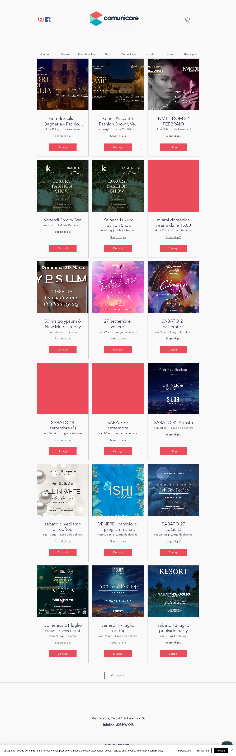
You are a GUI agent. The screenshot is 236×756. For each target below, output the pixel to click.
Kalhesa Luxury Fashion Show (118, 222)
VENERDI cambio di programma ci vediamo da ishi (118, 526)
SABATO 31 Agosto (173, 422)
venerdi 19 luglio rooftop (118, 628)
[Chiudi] (232, 750)
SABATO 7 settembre (118, 425)
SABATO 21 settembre (173, 323)
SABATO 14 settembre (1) (63, 425)
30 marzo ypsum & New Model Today (62, 323)
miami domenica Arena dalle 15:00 (173, 222)
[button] (187, 19)
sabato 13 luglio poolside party (173, 628)
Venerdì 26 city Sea (63, 220)
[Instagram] (41, 19)
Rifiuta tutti (203, 750)
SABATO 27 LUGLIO (173, 526)
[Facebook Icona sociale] (47, 19)
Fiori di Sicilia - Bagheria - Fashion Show (62, 121)
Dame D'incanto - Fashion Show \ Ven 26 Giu (118, 121)
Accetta (221, 750)
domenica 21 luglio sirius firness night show (63, 628)
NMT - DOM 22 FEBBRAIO (173, 121)
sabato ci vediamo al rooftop (63, 526)
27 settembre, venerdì (118, 323)
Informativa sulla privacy (150, 750)
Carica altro (118, 675)
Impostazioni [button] (184, 750)
